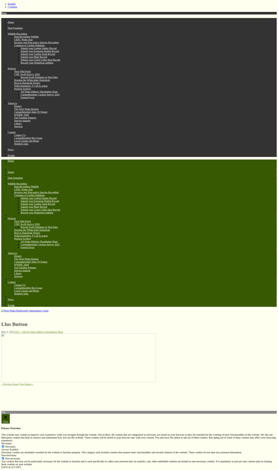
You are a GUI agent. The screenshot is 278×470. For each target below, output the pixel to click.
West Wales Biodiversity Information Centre (23, 316)
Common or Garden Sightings (29, 45)
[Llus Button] (78, 381)
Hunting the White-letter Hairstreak (32, 80)
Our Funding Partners (25, 117)
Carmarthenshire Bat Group (28, 138)
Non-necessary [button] (8, 455)
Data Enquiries (15, 28)
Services (18, 126)
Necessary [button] (6, 443)
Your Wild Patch (22, 71)
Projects (12, 68)
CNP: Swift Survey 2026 (27, 74)
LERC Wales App (23, 39)
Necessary (10, 446)
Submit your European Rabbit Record (40, 51)
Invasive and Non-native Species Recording (36, 42)
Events (11, 155)
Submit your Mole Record (34, 57)
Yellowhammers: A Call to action (31, 86)
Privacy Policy (8, 392)
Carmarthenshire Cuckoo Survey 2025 (40, 94)
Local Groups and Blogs (26, 141)
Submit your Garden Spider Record (39, 48)
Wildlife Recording (17, 33)
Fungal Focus (27, 97)
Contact (12, 132)
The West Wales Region (26, 109)
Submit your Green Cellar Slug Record (40, 60)
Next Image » (26, 384)
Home (4, 13)
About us (12, 103)
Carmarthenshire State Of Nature (30, 112)
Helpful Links (21, 143)
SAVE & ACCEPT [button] (11, 467)
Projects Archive (22, 88)
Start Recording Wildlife (26, 36)
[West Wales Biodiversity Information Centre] (25, 310)
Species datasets (22, 120)
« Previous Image (10, 384)
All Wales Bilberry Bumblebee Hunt (39, 91)
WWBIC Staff (21, 115)
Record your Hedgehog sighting (37, 62)
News (11, 149)
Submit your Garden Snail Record (38, 54)
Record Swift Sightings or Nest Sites (39, 77)
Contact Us (20, 135)
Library (18, 123)
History (18, 106)
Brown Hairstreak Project (27, 83)
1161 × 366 (20, 332)
